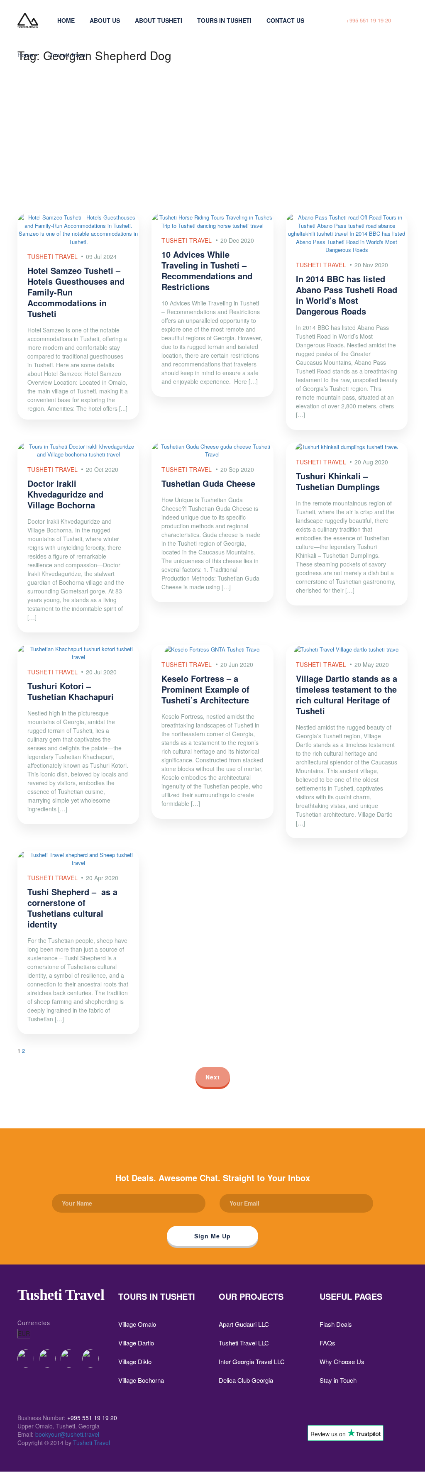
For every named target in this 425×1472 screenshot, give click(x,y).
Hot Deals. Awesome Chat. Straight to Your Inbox (212, 1178)
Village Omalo (137, 1324)
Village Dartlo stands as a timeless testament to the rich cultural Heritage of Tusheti (346, 694)
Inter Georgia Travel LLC (252, 1361)
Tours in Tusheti (224, 20)
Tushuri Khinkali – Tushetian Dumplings (338, 481)
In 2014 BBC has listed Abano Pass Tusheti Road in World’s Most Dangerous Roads (346, 295)
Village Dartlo (136, 1342)
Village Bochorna (141, 1380)
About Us (105, 20)
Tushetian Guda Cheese (208, 483)
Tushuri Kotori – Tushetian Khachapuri (70, 691)
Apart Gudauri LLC (244, 1324)
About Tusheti (158, 20)
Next (212, 1077)
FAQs (327, 1342)
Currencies (33, 1322)
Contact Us (285, 20)
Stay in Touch (338, 1380)
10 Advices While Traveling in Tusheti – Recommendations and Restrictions (206, 270)
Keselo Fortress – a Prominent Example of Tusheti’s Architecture (205, 689)
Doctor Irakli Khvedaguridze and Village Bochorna (65, 494)
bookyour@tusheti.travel (67, 1434)
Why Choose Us (342, 1361)
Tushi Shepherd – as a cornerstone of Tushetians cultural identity (72, 908)
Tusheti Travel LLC (244, 1342)
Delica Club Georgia (246, 1380)
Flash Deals (336, 1324)
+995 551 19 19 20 (368, 20)
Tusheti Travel (68, 55)
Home (66, 20)
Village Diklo (134, 1361)
